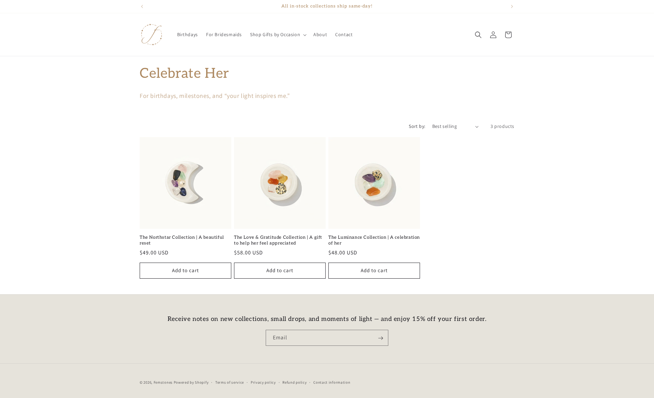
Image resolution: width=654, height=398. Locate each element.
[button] (277, 34)
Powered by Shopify (191, 382)
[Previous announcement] (142, 6)
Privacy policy (263, 382)
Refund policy (294, 382)
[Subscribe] (380, 338)
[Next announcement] (511, 6)
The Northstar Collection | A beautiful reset (182, 240)
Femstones (163, 382)
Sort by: (417, 126)
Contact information (331, 382)
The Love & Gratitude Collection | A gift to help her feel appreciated (278, 240)
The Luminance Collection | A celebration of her (374, 240)
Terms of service (229, 382)
